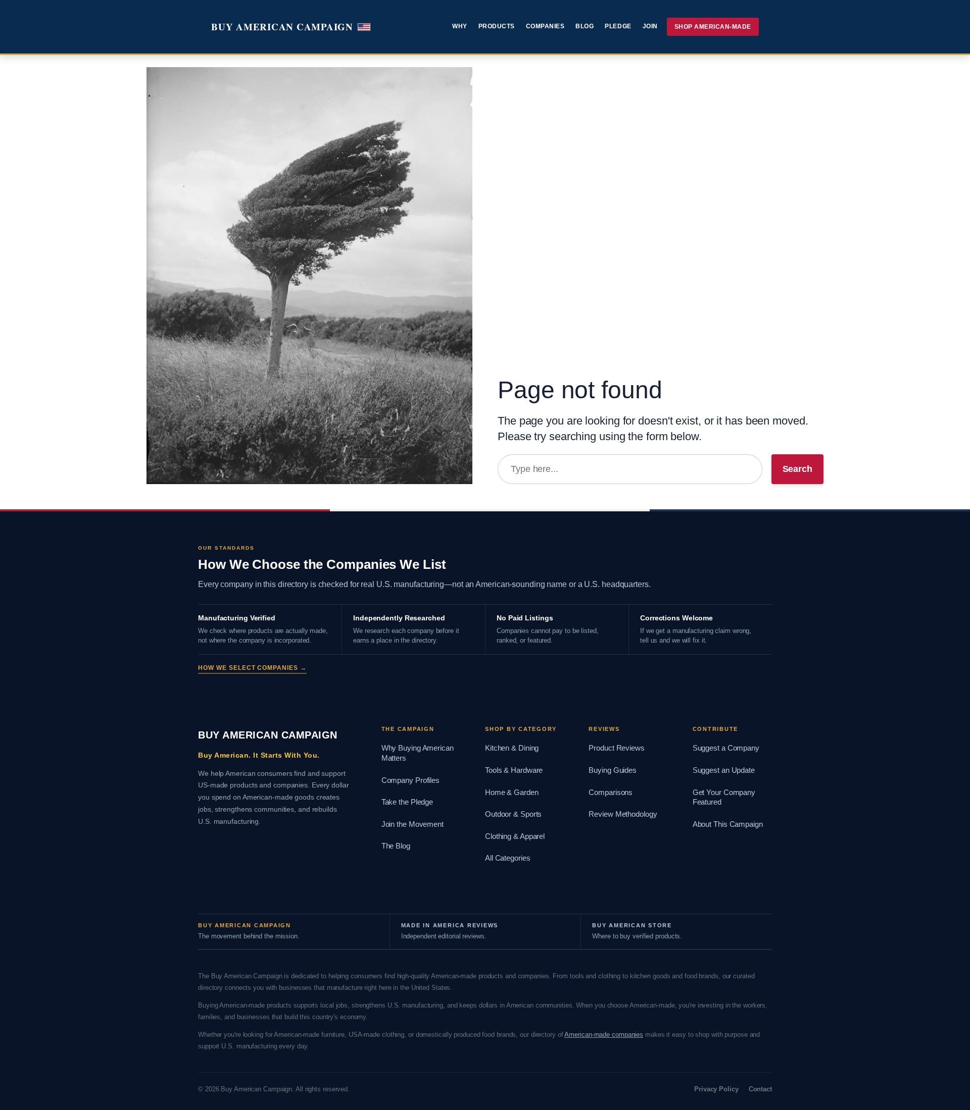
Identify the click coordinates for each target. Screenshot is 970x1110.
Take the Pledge (407, 802)
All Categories (507, 858)
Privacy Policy (716, 1089)
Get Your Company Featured (724, 797)
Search (797, 469)
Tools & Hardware (514, 770)
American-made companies (603, 1034)
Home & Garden (512, 792)
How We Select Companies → (252, 668)
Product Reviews (617, 748)
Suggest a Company (726, 748)
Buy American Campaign (282, 26)
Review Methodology (623, 814)
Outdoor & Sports (513, 814)
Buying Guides (613, 770)
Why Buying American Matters (417, 753)
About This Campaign (728, 824)
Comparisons (611, 792)
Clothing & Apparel (515, 836)
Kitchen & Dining (512, 748)
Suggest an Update (724, 770)
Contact (760, 1089)
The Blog (395, 846)
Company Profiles (410, 780)
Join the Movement (412, 824)
